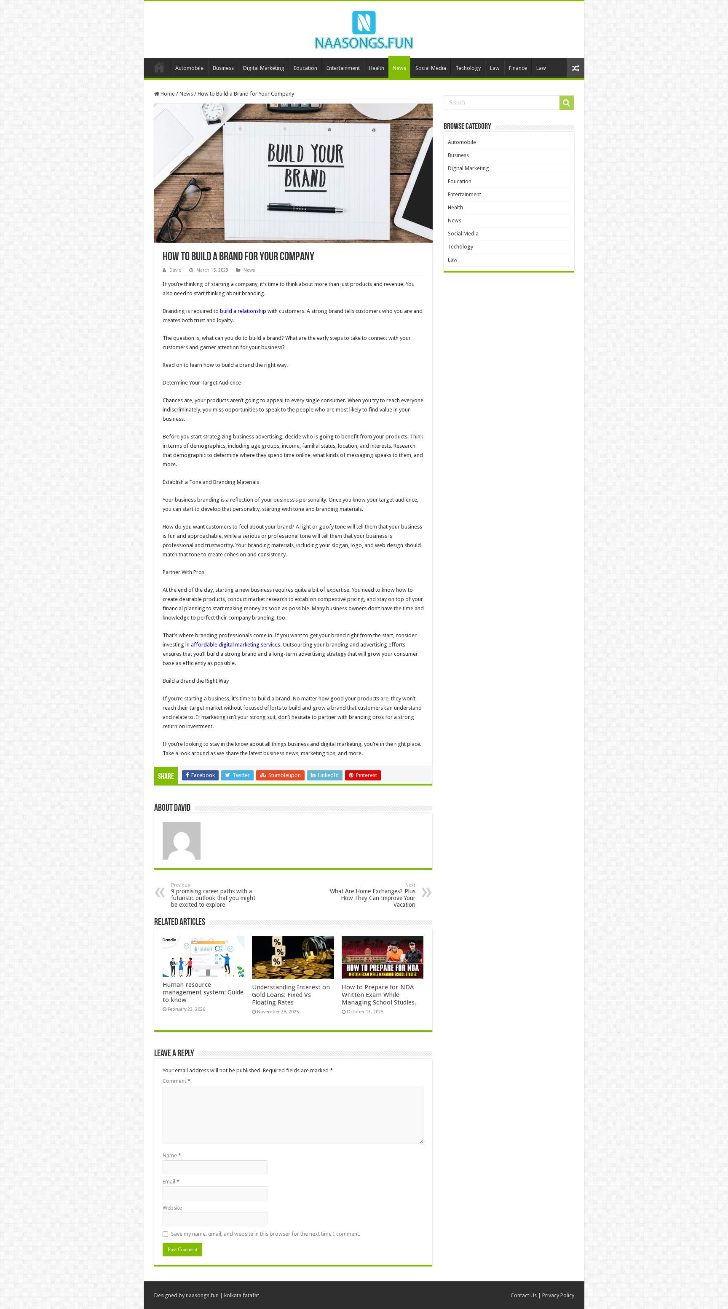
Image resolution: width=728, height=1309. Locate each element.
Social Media (430, 68)
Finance (518, 68)
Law (495, 68)
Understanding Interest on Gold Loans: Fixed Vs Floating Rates (291, 994)
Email (171, 1181)
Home (159, 67)
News (399, 68)
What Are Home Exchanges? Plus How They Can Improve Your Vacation (372, 895)
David (175, 270)
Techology (468, 68)
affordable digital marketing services (235, 644)
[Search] (566, 103)
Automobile (189, 68)
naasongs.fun (202, 1295)
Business (223, 68)
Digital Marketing (263, 68)
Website (172, 1208)
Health (376, 68)
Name (172, 1155)
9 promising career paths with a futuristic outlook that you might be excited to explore (213, 895)
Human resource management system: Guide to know (203, 992)
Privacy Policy (558, 1295)
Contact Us (524, 1295)
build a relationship (243, 311)
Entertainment (343, 68)
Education (305, 68)
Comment (176, 1081)
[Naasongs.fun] (364, 28)
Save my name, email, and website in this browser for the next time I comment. (265, 1234)
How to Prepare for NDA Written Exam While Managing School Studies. (379, 994)
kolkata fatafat (241, 1295)
